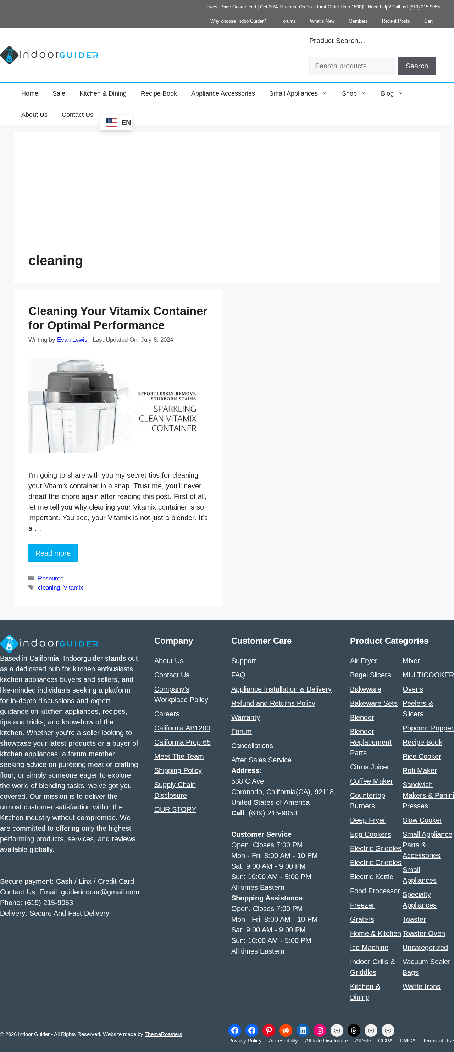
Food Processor (375, 891)
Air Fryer (363, 661)
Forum (241, 731)
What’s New (322, 21)
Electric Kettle (371, 877)
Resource (50, 578)
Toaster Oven (424, 933)
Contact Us (77, 114)
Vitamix (73, 587)
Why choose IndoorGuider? (238, 21)
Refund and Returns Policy (273, 703)
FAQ (238, 675)
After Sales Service (261, 760)
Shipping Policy (178, 770)
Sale (58, 93)
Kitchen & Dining (103, 93)
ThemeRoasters (163, 1034)
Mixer (411, 661)
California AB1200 (182, 728)
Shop (349, 93)
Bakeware (365, 689)
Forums (288, 21)
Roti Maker (420, 770)
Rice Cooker (422, 756)
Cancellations (252, 746)
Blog (387, 93)
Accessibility (283, 1040)
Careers (166, 714)
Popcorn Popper (428, 728)
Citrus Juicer (369, 767)
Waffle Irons (422, 986)
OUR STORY (175, 809)
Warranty (245, 717)
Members (358, 21)
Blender (362, 717)
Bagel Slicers (370, 675)
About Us (34, 114)
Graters (362, 919)
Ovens (413, 689)
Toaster (414, 919)
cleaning (49, 587)
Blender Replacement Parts (371, 742)
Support (243, 661)
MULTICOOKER (428, 675)
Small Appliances (293, 93)
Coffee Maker (371, 781)
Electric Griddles (376, 848)
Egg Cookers (370, 834)
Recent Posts (396, 21)
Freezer (362, 905)
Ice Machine (369, 947)
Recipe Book (159, 93)
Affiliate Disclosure (326, 1040)
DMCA (408, 1040)
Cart (428, 21)
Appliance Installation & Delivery (281, 689)
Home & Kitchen (375, 933)
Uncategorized (425, 947)
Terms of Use (438, 1040)
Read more (53, 553)
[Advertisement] (227, 199)
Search (417, 66)
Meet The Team (179, 756)
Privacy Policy (245, 1040)
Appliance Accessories (223, 93)
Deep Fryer (368, 820)
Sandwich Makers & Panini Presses (428, 795)
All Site (363, 1040)
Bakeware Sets (374, 703)
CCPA (385, 1040)
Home (29, 93)
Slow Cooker (422, 820)
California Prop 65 (182, 742)
